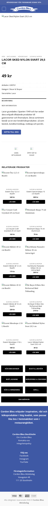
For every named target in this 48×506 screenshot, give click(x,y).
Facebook (24, 455)
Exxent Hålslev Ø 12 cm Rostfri (12, 267)
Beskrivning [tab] (7, 101)
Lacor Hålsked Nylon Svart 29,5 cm (36, 343)
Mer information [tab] (9, 106)
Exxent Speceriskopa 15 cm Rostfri (36, 193)
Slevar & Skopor (36, 57)
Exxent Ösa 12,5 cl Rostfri (12, 193)
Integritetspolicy (24, 443)
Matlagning (11, 57)
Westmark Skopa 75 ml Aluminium (36, 230)
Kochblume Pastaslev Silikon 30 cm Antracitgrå (35, 268)
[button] (4, 9)
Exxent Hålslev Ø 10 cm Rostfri (12, 305)
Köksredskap (23, 57)
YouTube (24, 462)
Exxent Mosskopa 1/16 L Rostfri (12, 343)
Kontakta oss (24, 440)
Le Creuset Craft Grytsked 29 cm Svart (12, 230)
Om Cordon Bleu (24, 437)
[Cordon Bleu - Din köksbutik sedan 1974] (24, 9)
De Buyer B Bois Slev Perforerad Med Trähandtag (36, 306)
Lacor (14, 93)
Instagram (24, 458)
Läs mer (12, 202)
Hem (3, 57)
